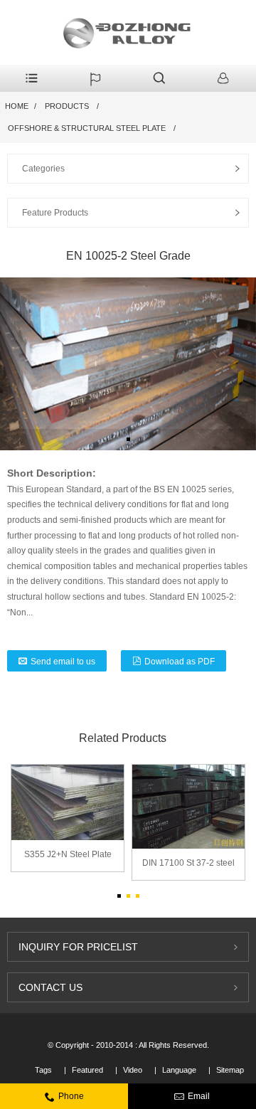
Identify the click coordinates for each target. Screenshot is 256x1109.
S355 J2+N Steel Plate (68, 854)
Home (16, 106)
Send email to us (63, 662)
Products (67, 106)
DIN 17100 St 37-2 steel (188, 863)
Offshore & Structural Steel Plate (87, 128)
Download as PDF (179, 662)
